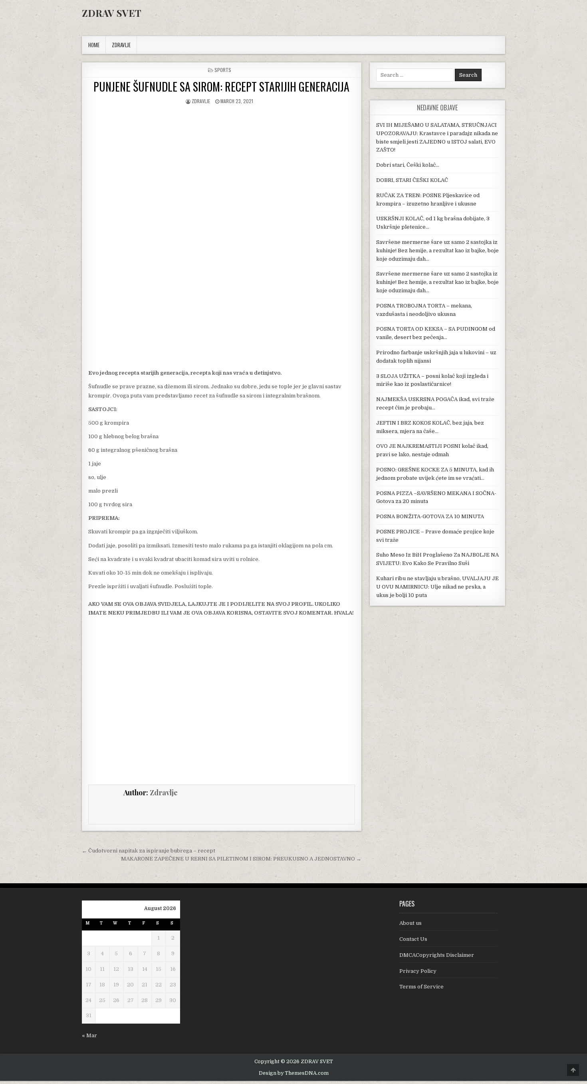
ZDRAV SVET (111, 12)
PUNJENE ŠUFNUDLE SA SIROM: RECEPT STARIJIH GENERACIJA (221, 86)
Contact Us (413, 939)
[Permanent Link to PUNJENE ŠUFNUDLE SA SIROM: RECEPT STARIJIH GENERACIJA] (221, 175)
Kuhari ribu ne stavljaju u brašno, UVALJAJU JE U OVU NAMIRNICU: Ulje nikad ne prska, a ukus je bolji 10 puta (437, 586)
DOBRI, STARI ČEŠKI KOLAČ (412, 180)
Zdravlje (201, 101)
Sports (222, 69)
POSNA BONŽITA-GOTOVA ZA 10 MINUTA (430, 516)
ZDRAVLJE (121, 45)
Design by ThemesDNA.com (294, 1073)
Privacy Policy (417, 971)
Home (93, 45)
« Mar (89, 1035)
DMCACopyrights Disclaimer (436, 955)
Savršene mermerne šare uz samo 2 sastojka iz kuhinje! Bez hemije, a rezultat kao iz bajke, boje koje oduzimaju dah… (437, 250)
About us (410, 923)
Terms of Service (421, 987)
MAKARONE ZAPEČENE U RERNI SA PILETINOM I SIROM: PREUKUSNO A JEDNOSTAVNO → (241, 859)
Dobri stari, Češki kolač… (407, 165)
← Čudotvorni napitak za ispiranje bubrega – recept (148, 851)
